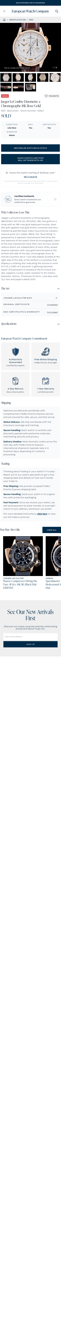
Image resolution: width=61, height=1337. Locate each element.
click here (42, 514)
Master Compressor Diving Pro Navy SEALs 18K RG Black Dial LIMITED (20, 584)
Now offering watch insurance (30, 3)
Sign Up (30, 644)
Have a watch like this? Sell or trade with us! (30, 159)
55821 (31, 20)
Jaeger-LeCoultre (17, 20)
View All (51, 530)
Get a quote (30, 177)
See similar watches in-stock (30, 148)
